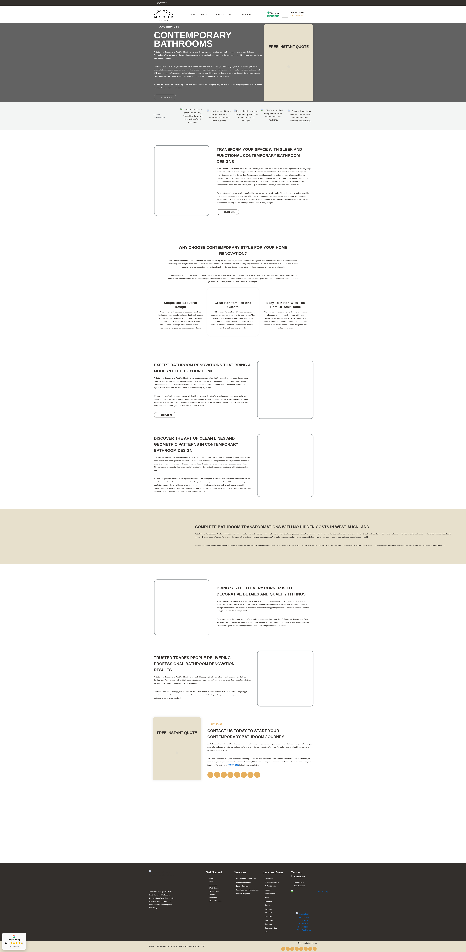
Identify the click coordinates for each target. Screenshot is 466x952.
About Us (205, 14)
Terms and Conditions (307, 943)
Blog (231, 14)
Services (220, 14)
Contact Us (245, 14)
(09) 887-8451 (297, 12)
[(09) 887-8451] (285, 14)
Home (193, 14)
